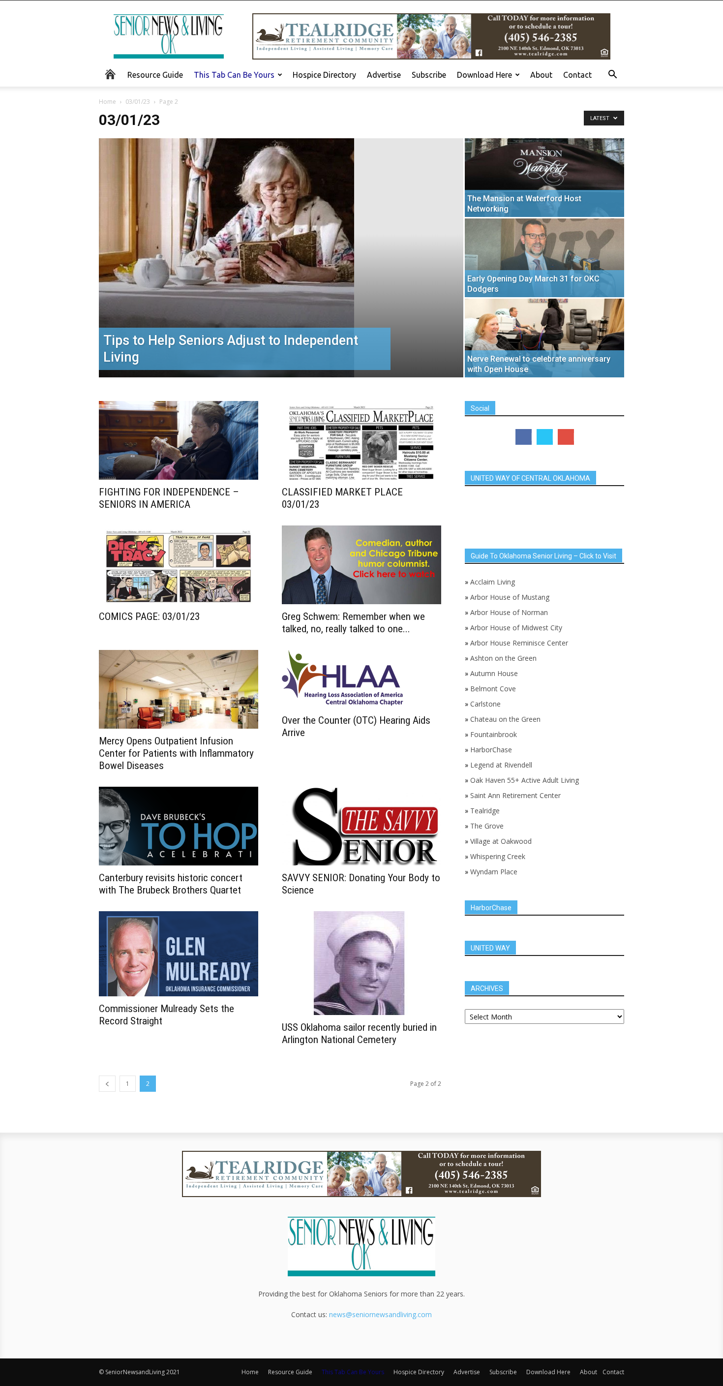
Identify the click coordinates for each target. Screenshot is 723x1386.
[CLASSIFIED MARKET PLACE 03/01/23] (361, 440)
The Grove (487, 826)
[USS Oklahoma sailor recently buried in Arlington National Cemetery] (361, 963)
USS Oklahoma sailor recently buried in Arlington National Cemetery (359, 1033)
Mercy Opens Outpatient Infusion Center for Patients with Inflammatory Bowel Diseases (176, 753)
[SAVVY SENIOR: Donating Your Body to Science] (361, 826)
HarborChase (491, 749)
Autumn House (494, 673)
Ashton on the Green (503, 658)
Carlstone (485, 703)
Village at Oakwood (501, 841)
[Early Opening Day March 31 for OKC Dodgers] (544, 257)
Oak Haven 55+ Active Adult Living (523, 780)
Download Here (484, 74)
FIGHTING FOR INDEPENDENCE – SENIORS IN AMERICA (169, 498)
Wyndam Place (493, 871)
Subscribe (429, 74)
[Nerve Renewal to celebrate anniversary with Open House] (544, 338)
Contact (577, 74)
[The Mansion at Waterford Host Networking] (544, 177)
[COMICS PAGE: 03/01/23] (178, 564)
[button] (612, 75)
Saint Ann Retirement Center (515, 795)
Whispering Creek (497, 856)
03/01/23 (137, 101)
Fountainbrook (493, 734)
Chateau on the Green (505, 719)
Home (107, 101)
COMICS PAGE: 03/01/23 (149, 616)
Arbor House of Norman (509, 612)
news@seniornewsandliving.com (380, 1314)
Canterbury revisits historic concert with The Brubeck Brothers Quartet (170, 884)
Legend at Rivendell (501, 765)
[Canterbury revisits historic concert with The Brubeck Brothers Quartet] (178, 826)
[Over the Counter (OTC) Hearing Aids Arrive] (361, 679)
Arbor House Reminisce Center (519, 642)
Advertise (384, 74)
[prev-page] (107, 1084)
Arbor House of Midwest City (516, 627)
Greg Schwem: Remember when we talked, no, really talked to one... (353, 623)
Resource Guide (155, 74)
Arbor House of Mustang (509, 597)
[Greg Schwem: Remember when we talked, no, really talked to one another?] (361, 564)
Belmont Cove (493, 688)
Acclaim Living (492, 581)
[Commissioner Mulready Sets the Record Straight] (178, 953)
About (541, 74)
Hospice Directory (324, 74)
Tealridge (486, 810)
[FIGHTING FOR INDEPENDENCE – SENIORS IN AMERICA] (178, 440)
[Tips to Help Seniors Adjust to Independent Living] (281, 257)
